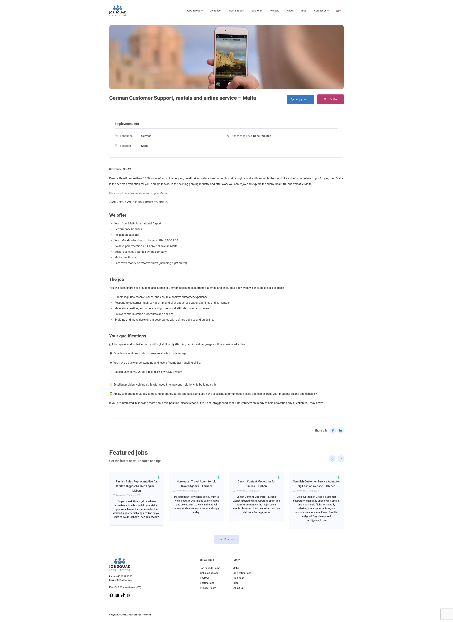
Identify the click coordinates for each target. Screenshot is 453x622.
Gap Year (256, 10)
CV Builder (216, 10)
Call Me (333, 99)
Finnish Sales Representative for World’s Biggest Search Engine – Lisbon (136, 486)
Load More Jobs (227, 539)
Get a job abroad (209, 573)
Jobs (236, 568)
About (290, 10)
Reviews (274, 10)
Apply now (302, 99)
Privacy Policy (208, 587)
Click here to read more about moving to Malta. (138, 193)
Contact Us (320, 10)
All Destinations (242, 573)
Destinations (236, 10)
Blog (303, 10)
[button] (341, 459)
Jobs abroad (193, 10)
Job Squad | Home (210, 568)
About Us (238, 587)
